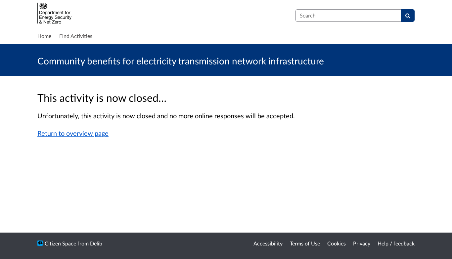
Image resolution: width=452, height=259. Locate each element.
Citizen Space (60, 243)
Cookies (336, 243)
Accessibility (268, 243)
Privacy (361, 243)
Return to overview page (73, 133)
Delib (96, 243)
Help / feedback (396, 243)
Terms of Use (305, 243)
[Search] (408, 15)
